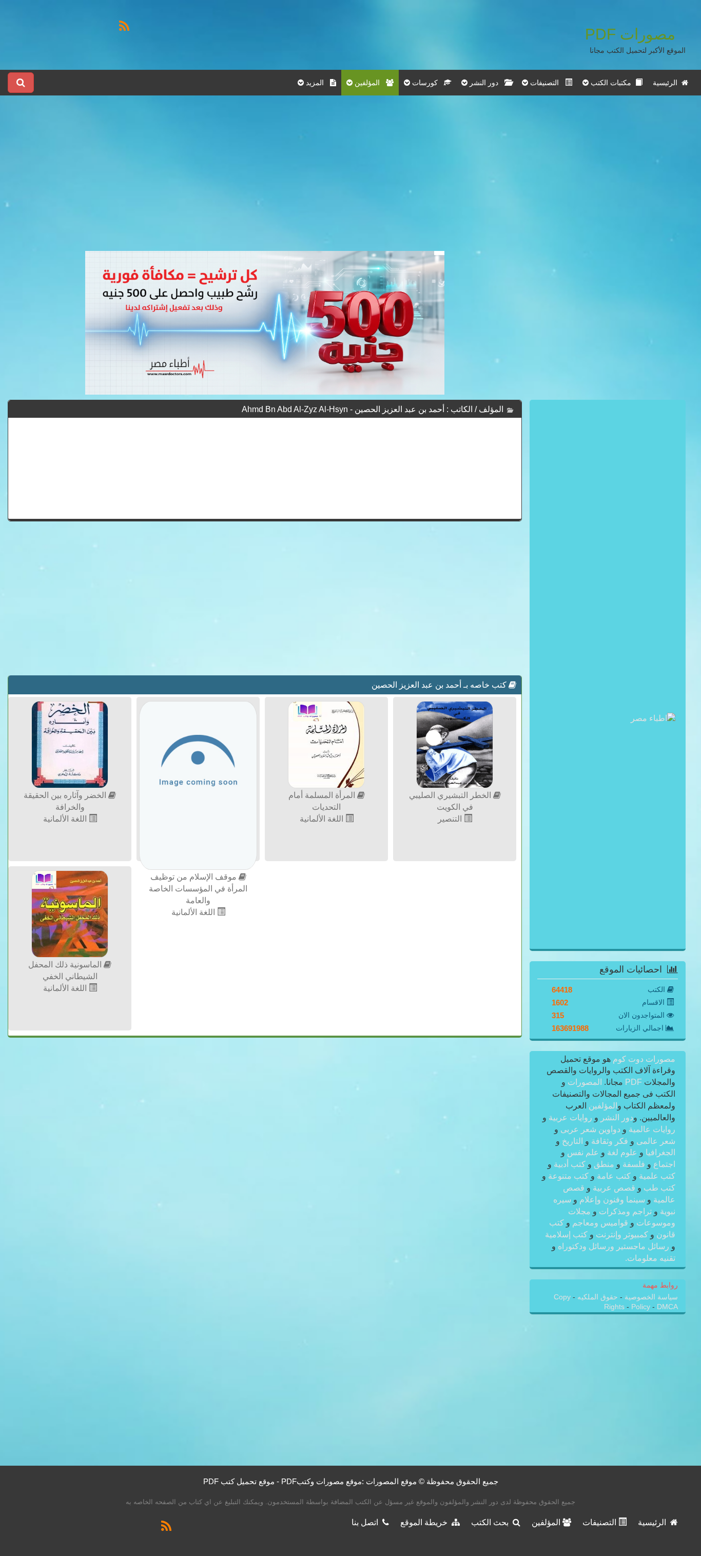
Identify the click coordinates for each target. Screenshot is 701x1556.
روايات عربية (570, 1117)
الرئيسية (667, 83)
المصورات (584, 1082)
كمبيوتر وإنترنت (622, 1234)
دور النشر (616, 1117)
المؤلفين (602, 1105)
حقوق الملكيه (596, 1297)
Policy (641, 1307)
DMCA (667, 1307)
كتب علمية (656, 1176)
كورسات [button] (427, 83)
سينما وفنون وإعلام (612, 1199)
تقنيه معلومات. (650, 1258)
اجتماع (663, 1164)
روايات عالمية (651, 1129)
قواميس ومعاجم (600, 1222)
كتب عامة (614, 1176)
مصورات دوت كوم (643, 1059)
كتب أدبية (570, 1164)
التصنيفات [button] (546, 83)
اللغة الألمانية (322, 818)
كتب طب (658, 1187)
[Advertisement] (264, 179)
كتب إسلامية (567, 1234)
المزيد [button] (317, 83)
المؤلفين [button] (369, 83)
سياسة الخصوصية (650, 1297)
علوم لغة (622, 1152)
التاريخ (572, 1141)
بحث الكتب (492, 1522)
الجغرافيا (659, 1152)
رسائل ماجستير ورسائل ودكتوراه (613, 1246)
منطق (604, 1164)
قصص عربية (614, 1187)
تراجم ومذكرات (625, 1211)
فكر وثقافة (609, 1141)
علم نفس (583, 1152)
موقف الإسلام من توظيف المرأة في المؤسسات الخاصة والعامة (198, 888)
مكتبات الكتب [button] (612, 83)
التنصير (451, 818)
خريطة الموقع (426, 1522)
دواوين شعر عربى (590, 1129)
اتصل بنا (367, 1522)
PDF (633, 1082)
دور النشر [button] (486, 83)
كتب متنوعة (568, 1176)
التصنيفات (600, 1522)
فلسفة (633, 1164)
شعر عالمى (654, 1141)
